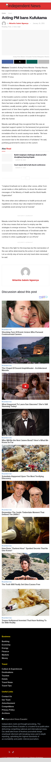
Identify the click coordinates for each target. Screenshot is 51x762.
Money (5, 658)
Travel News (7, 682)
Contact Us (7, 696)
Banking (5, 641)
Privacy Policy (8, 710)
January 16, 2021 (39, 23)
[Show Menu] (3, 6)
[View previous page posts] (23, 178)
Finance (5, 651)
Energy (5, 648)
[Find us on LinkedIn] (6, 752)
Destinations (7, 672)
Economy (6, 645)
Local (10, 13)
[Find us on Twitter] (9, 752)
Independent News (13, 757)
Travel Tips (7, 686)
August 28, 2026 (20, 160)
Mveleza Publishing (36, 757)
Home (4, 13)
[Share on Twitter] (20, 62)
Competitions (8, 707)
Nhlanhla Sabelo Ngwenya (18, 23)
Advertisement (8, 703)
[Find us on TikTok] (13, 752)
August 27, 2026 (20, 167)
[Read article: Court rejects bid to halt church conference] (7, 168)
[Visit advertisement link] (25, 1)
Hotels (5, 679)
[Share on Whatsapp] (31, 62)
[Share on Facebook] (7, 62)
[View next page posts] (27, 178)
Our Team (6, 700)
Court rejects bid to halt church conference (29, 165)
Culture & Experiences (12, 669)
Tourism (5, 676)
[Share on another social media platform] (43, 62)
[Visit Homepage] (25, 6)
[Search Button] (48, 6)
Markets (5, 655)
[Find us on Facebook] (2, 752)
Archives (6, 713)
